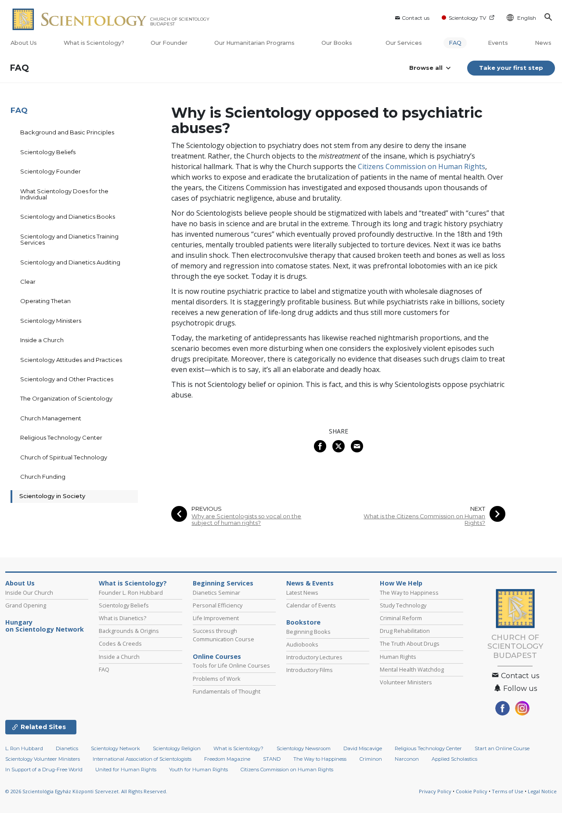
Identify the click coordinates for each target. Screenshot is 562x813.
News (543, 43)
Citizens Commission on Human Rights (421, 166)
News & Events (310, 583)
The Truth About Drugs (410, 643)
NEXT (477, 509)
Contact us (415, 17)
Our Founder (169, 43)
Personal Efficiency (217, 605)
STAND (272, 759)
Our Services (403, 43)
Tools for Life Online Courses (231, 665)
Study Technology (403, 605)
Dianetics (67, 748)
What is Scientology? (94, 43)
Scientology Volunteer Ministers (42, 759)
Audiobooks (302, 644)
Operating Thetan (45, 300)
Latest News (302, 592)
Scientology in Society (52, 495)
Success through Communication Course (223, 635)
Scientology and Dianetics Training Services (69, 239)
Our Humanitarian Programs (254, 43)
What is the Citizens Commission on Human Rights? (424, 519)
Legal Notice (542, 791)
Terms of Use (507, 791)
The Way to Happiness (409, 592)
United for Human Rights (125, 769)
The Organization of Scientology (66, 398)
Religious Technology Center (61, 437)
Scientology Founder (50, 171)
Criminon (371, 759)
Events (498, 43)
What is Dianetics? (122, 618)
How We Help (401, 583)
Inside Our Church (29, 592)
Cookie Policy (471, 791)
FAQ (455, 43)
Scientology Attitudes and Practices (71, 359)
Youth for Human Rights (198, 769)
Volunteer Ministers (406, 682)
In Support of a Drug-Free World (44, 769)
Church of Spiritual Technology (63, 457)
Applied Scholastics (454, 759)
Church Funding (42, 476)
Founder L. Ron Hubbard (131, 592)
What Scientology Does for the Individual (64, 194)
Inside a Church (42, 339)
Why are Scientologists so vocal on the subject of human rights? (246, 519)
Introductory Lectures (314, 657)
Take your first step (511, 67)
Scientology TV (467, 17)
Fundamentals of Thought (226, 691)
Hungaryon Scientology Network (44, 626)
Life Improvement (216, 618)
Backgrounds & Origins (129, 631)
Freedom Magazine (227, 759)
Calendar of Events (311, 605)
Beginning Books (308, 632)
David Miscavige (362, 748)
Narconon (407, 759)
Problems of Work (217, 679)
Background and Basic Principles (67, 132)
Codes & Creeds (120, 643)
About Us (24, 43)
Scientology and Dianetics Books (67, 216)
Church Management (50, 418)
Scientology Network (115, 748)
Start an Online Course (502, 748)
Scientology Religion (177, 748)
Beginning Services (223, 583)
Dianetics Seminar (216, 592)
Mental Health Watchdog (412, 669)
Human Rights (398, 657)
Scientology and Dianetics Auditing (70, 262)
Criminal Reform (401, 618)
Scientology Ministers (50, 320)
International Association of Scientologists (142, 759)
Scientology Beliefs (48, 151)
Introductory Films (309, 670)
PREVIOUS (206, 509)
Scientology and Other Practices (66, 379)
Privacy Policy (435, 791)
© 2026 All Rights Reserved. (86, 791)
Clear (28, 281)
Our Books (337, 43)
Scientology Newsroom (304, 748)
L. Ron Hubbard (24, 748)
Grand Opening (25, 605)
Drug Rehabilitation (405, 631)
